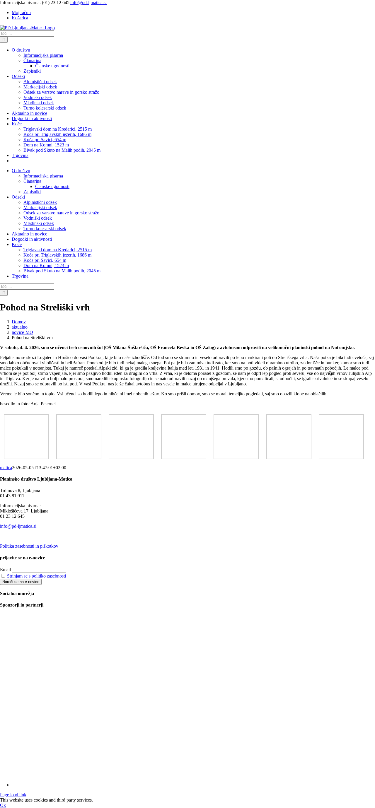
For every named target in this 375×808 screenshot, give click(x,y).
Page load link (13, 794)
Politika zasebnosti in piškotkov (29, 546)
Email (5, 569)
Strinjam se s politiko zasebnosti (36, 575)
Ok (3, 805)
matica (6, 467)
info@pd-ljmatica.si (88, 2)
